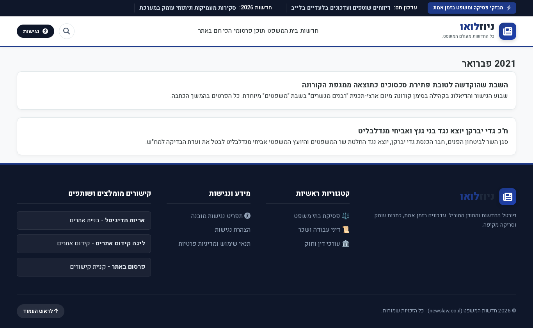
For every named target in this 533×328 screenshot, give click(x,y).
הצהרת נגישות (233, 229)
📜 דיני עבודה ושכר (324, 229)
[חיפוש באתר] (67, 31)
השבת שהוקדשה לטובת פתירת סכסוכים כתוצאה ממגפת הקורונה (405, 85)
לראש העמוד (38, 311)
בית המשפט (282, 30)
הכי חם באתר (215, 30)
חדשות (309, 30)
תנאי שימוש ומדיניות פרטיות (215, 243)
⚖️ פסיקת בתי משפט (322, 216)
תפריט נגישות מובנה (217, 216)
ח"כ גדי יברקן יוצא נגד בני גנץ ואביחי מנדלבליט (433, 131)
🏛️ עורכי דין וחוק (327, 243)
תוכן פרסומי (249, 30)
